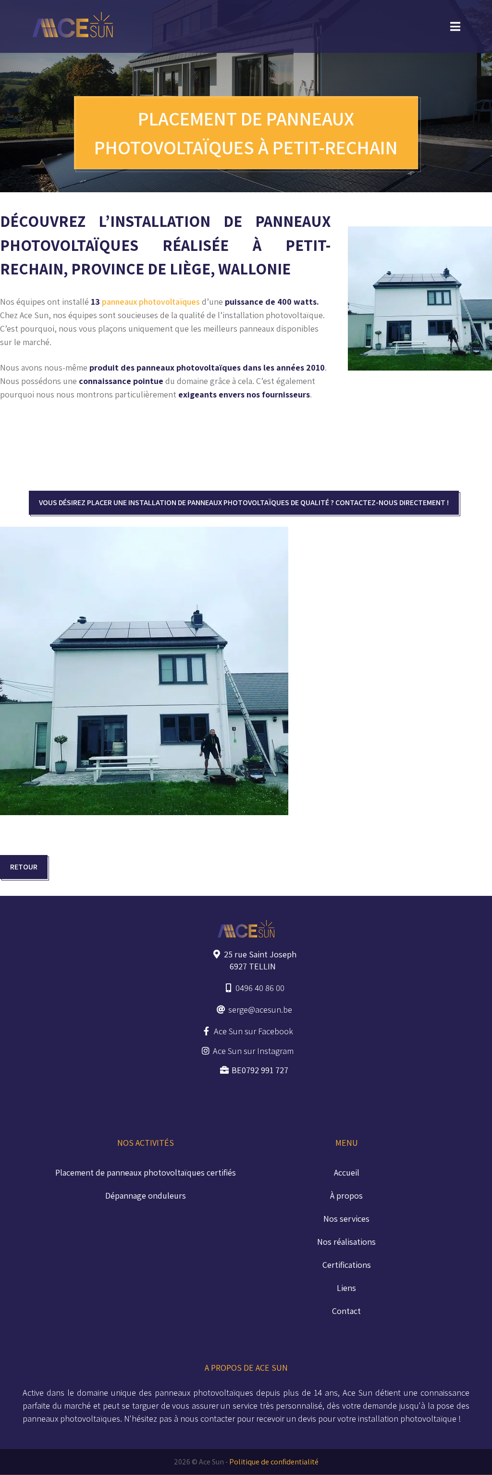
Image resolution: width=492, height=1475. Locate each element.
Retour (23, 867)
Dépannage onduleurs (145, 1195)
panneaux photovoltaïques (151, 301)
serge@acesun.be (260, 1009)
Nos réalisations (346, 1241)
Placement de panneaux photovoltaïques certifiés (145, 1172)
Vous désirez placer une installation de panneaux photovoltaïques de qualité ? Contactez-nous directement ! (244, 502)
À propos (346, 1195)
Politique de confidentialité (274, 1462)
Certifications (346, 1264)
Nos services (346, 1218)
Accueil (346, 1172)
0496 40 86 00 (259, 987)
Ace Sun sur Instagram (253, 1050)
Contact (346, 1310)
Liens (346, 1287)
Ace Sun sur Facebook (253, 1031)
